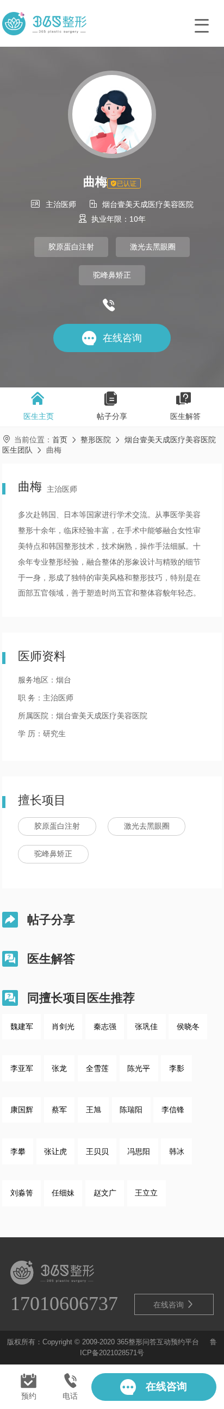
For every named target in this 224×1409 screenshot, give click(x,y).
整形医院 (95, 439)
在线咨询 (174, 1304)
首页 (59, 439)
